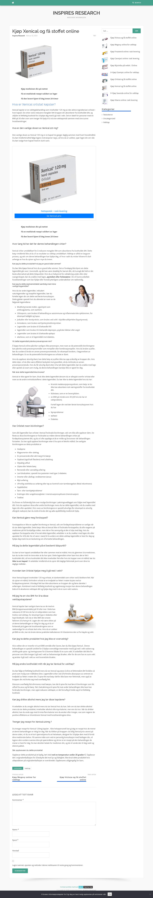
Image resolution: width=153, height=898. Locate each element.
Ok (110, 894)
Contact (63, 887)
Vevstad (15, 850)
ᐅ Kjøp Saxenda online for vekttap (124, 93)
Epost (15, 840)
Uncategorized (109, 118)
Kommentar (18, 800)
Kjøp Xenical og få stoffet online (123, 86)
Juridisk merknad (72, 887)
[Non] (150, 894)
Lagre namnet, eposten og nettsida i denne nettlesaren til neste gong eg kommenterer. (47, 865)
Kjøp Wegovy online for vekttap (123, 44)
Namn (15, 829)
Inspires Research (76, 13)
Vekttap (27, 768)
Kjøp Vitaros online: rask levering (123, 100)
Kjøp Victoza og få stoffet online (123, 37)
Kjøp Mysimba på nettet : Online (123, 65)
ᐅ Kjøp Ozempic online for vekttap (124, 72)
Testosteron (108, 114)
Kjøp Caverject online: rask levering (124, 58)
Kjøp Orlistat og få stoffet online (123, 79)
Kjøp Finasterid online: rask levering (125, 51)
